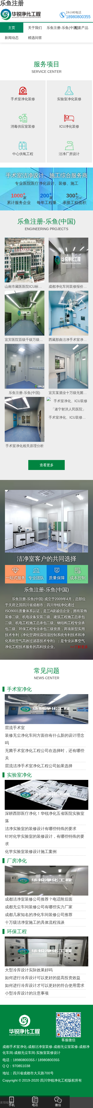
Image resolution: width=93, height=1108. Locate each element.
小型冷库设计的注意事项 (27, 993)
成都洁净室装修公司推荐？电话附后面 (38, 899)
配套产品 (81, 28)
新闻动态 (12, 38)
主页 (11, 28)
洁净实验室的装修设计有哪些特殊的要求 (40, 829)
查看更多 (47, 465)
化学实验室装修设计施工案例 (31, 851)
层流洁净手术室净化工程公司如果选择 (38, 766)
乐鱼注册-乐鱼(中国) (58, 28)
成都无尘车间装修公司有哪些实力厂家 (38, 907)
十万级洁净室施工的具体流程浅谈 (34, 922)
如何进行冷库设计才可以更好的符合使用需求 (44, 985)
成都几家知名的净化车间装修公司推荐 (38, 915)
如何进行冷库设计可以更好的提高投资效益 (42, 978)
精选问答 (35, 38)
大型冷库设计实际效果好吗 (29, 970)
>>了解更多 (79, 647)
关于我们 (35, 28)
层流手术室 (15, 728)
